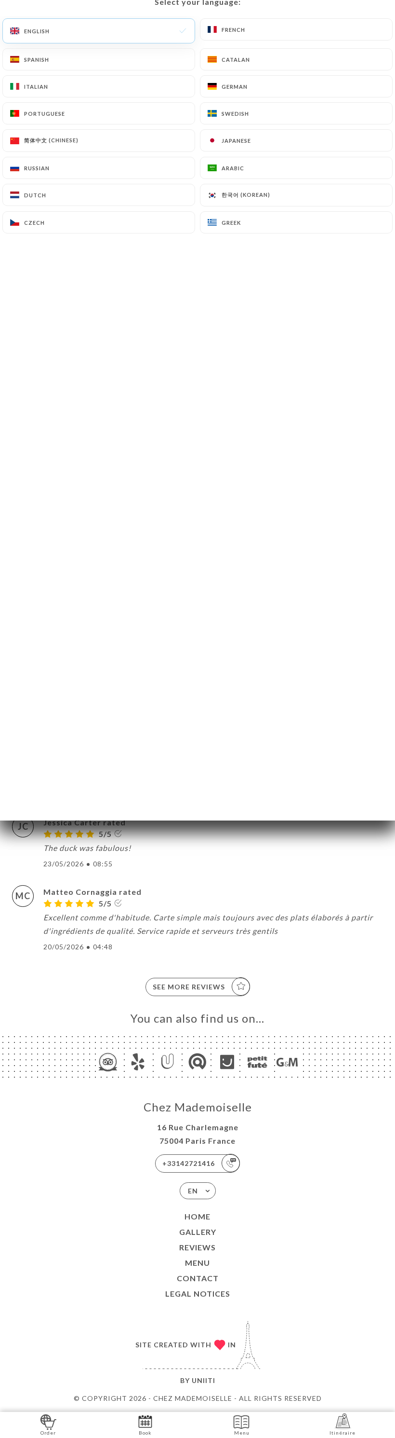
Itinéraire (342, 1433)
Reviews (197, 1247)
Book (145, 1433)
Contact (198, 1278)
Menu (197, 1262)
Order (48, 1433)
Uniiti (203, 1380)
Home (197, 1216)
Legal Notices (197, 1293)
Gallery (197, 1231)
